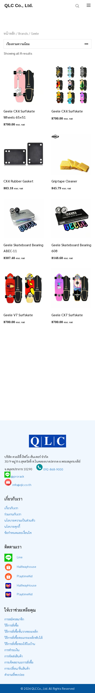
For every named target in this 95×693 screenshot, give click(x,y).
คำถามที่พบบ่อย (14, 674)
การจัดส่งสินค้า (13, 656)
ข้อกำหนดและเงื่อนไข (18, 533)
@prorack (17, 476)
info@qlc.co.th (21, 485)
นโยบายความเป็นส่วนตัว (19, 520)
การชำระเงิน (11, 650)
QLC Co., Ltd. (18, 5)
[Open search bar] (78, 5)
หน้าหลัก (9, 33)
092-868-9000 (53, 469)
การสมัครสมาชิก (14, 619)
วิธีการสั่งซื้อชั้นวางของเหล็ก (21, 631)
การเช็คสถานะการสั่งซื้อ (18, 662)
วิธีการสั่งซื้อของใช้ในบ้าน (19, 644)
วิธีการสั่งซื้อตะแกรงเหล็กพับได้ (23, 638)
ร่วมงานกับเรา (12, 514)
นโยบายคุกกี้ (12, 526)
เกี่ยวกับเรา (11, 508)
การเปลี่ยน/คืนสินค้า (17, 668)
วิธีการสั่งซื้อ (11, 625)
